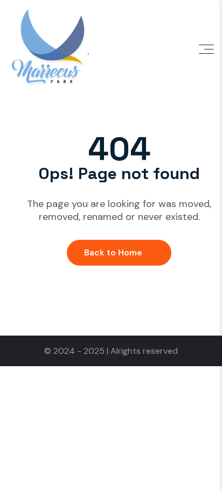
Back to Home (113, 252)
